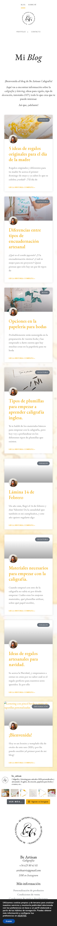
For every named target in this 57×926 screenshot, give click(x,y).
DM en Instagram (28, 875)
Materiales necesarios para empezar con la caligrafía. (28, 573)
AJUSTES (22, 916)
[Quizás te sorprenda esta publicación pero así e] (5, 793)
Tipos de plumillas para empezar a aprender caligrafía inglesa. (26, 409)
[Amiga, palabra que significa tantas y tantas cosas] (42, 793)
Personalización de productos (28, 890)
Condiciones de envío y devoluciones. (28, 898)
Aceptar (9, 921)
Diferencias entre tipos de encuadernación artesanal (25, 238)
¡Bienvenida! (20, 735)
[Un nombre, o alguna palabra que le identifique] (14, 793)
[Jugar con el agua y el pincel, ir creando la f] (24, 793)
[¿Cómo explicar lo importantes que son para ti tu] (33, 793)
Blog (23, 5)
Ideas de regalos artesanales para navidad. (23, 659)
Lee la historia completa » (22, 187)
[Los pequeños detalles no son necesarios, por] (52, 793)
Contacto (35, 32)
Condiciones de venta (28, 894)
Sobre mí (32, 5)
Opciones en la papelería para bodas (27, 324)
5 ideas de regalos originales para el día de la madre (28, 154)
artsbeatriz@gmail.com (28, 870)
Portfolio (21, 32)
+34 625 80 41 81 (28, 865)
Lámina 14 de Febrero (21, 494)
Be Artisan (28, 857)
